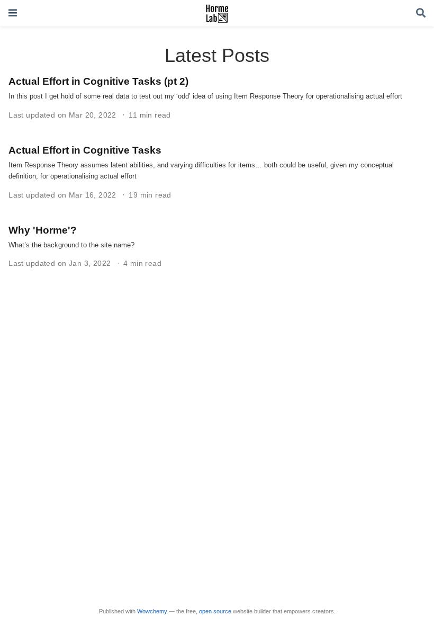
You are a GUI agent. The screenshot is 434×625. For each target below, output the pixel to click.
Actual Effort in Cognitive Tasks (84, 150)
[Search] (421, 13)
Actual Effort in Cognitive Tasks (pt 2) (98, 81)
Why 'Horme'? (42, 230)
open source (215, 611)
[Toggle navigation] (12, 13)
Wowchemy (152, 611)
